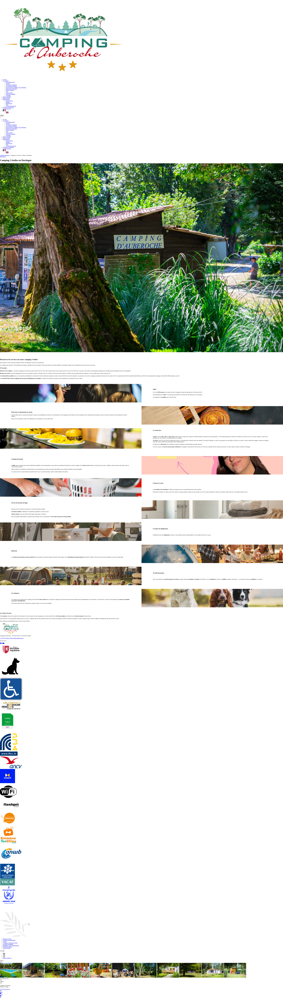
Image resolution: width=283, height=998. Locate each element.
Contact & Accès (7, 108)
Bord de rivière (6, 98)
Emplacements (9, 100)
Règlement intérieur (7, 947)
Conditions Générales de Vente (10, 943)
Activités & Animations (11, 85)
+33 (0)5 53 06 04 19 (5, 638)
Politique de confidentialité (9, 940)
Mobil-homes (9, 103)
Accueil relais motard (11, 106)
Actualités (8, 95)
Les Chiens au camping (11, 86)
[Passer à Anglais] (7, 113)
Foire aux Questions (10, 94)
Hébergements (6, 99)
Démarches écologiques (11, 88)
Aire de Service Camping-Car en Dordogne (16, 87)
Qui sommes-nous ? (10, 82)
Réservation (3, 156)
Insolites (8, 102)
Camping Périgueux (4, 155)
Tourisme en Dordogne (8, 107)
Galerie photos (9, 92)
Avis (7, 91)
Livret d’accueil (6, 948)
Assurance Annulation (8, 944)
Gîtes (7, 104)
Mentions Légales (7, 939)
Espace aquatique (7, 96)
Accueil (5, 79)
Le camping (5, 81)
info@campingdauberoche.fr (17, 638)
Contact (5, 941)
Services (8, 83)
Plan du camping (10, 90)
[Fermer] (0, 117)
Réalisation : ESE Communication (11, 945)
